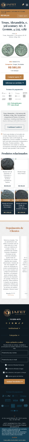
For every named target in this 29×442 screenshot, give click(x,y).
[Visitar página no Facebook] (9, 323)
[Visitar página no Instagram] (6, 323)
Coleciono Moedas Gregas (15, 369)
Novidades (21, 64)
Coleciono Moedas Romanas (15, 365)
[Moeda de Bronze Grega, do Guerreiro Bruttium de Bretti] (21, 196)
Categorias (13, 335)
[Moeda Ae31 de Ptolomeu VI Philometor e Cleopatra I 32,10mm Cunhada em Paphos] (7, 164)
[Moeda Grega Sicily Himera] (21, 164)
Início (13, 33)
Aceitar (14, 437)
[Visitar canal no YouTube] (16, 323)
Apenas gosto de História (15, 376)
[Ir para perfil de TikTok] (19, 323)
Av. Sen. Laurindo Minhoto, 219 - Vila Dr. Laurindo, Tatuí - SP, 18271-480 (14, 419)
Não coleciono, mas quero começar (15, 372)
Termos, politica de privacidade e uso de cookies (14, 440)
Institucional (13, 328)
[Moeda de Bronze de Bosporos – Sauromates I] (7, 196)
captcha (3, 387)
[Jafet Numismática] (8, 5)
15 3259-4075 (15, 319)
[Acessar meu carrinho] (22, 5)
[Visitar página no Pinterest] (12, 323)
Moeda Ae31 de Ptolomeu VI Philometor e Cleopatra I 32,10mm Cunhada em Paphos (7, 177)
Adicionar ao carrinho (13, 83)
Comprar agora (22, 16)
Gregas (15, 64)
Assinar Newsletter (13, 381)
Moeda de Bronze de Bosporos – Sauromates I (7, 205)
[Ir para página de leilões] (22, 323)
